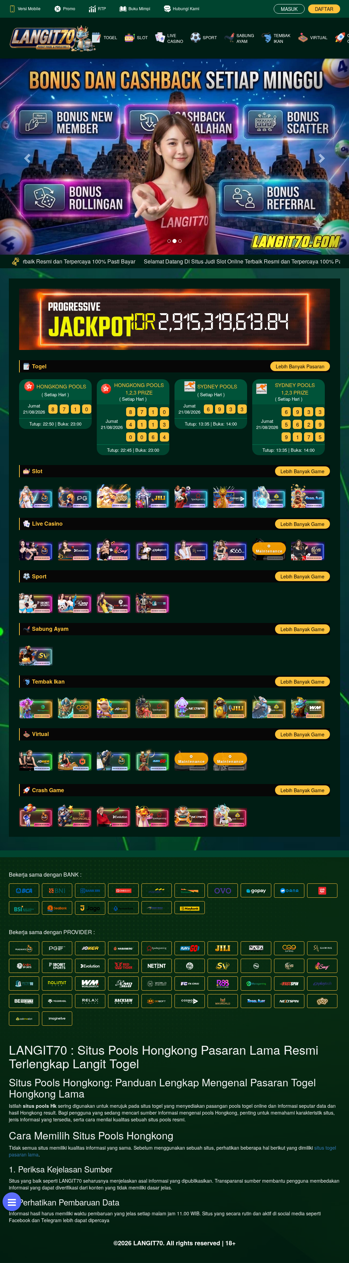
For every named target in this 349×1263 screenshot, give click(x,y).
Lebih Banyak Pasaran (300, 366)
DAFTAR (324, 8)
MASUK (289, 8)
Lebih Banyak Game (302, 471)
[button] (26, 156)
